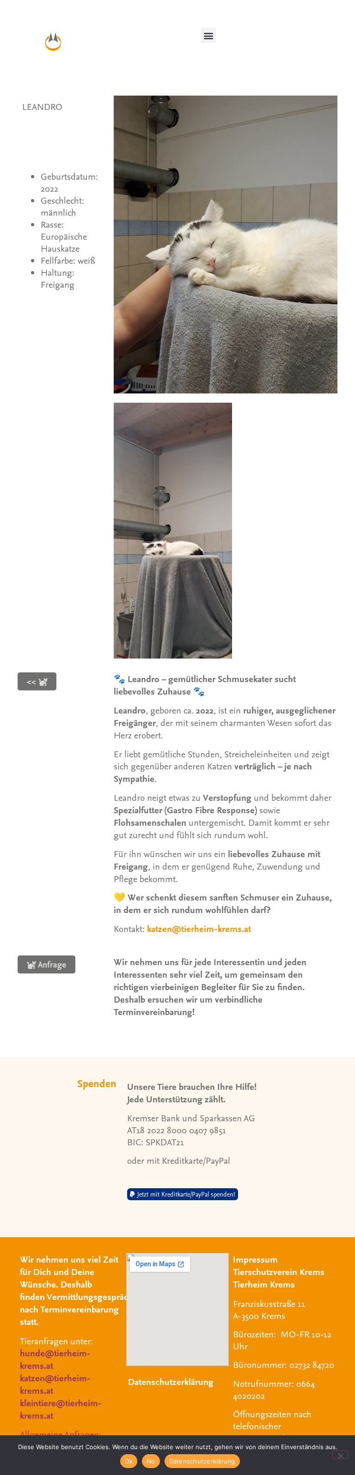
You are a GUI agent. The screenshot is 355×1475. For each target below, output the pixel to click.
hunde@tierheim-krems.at (55, 1359)
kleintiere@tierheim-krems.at (61, 1409)
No (151, 1461)
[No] (340, 1455)
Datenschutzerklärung (171, 1381)
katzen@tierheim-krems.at (199, 928)
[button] (208, 35)
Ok (129, 1461)
